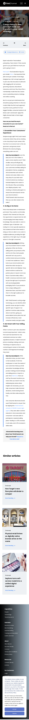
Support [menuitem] (7, 676)
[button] (5, 52)
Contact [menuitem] (7, 649)
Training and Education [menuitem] (11, 633)
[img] (19, 52)
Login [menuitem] (6, 673)
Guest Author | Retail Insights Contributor (11, 18)
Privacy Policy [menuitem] (8, 654)
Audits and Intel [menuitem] (9, 636)
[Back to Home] (10, 3)
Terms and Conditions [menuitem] (11, 652)
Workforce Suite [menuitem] (9, 625)
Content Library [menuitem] (9, 662)
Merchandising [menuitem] (9, 628)
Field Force (15, 376)
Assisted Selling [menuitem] (9, 630)
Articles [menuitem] (7, 665)
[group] (14, 52)
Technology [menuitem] (8, 614)
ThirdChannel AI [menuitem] (9, 617)
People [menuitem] (7, 612)
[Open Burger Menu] (25, 3)
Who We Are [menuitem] (8, 644)
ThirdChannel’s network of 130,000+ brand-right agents (15, 408)
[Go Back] (14, 43)
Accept (14, 709)
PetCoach (6, 72)
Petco (11, 74)
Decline (15, 713)
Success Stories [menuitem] (9, 646)
